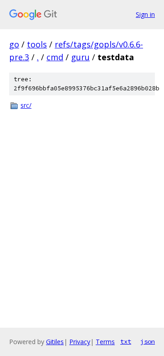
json (147, 341)
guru (80, 57)
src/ (25, 105)
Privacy (79, 341)
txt (125, 341)
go (14, 44)
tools (37, 44)
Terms (105, 341)
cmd (54, 57)
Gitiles (55, 341)
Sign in (145, 14)
